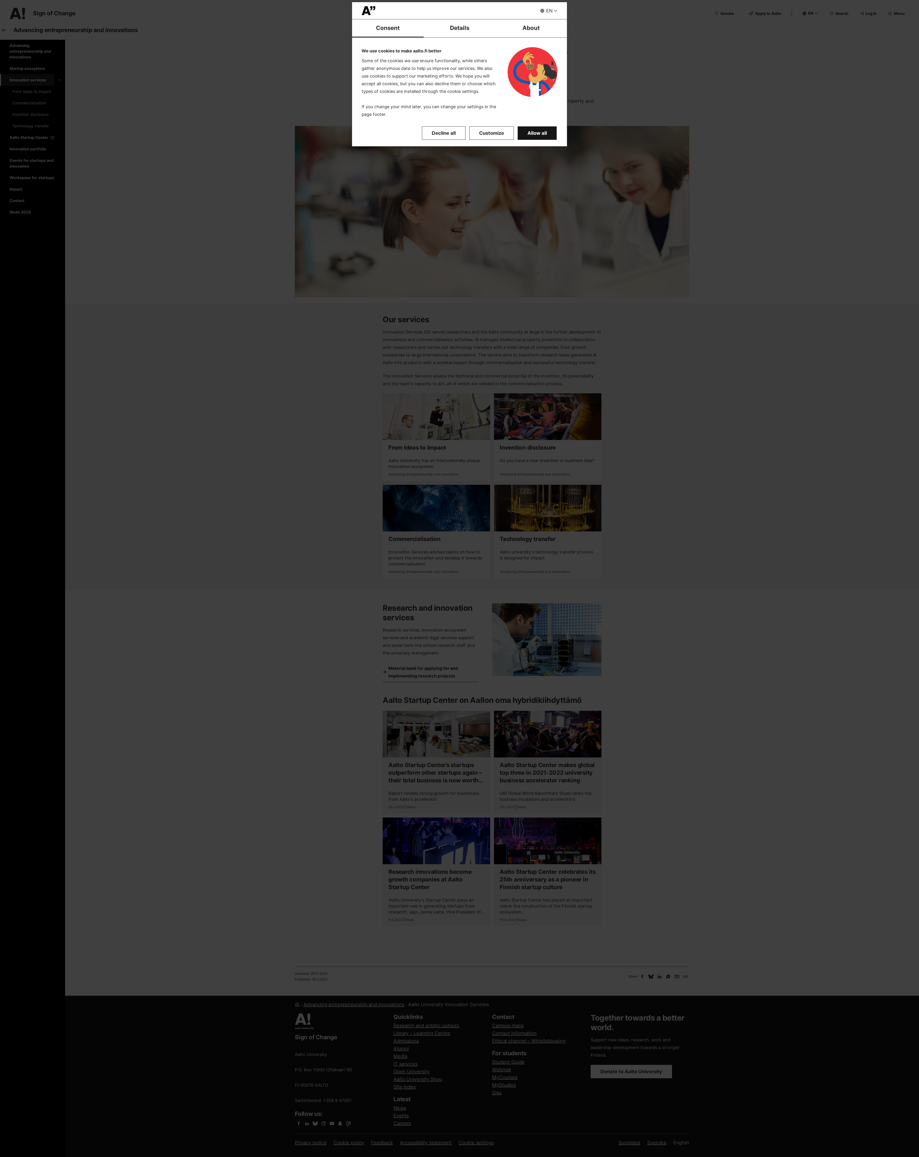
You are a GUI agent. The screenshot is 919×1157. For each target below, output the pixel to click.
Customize (491, 133)
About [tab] (531, 27)
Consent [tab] (388, 27)
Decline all (444, 133)
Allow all (537, 133)
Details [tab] (459, 27)
